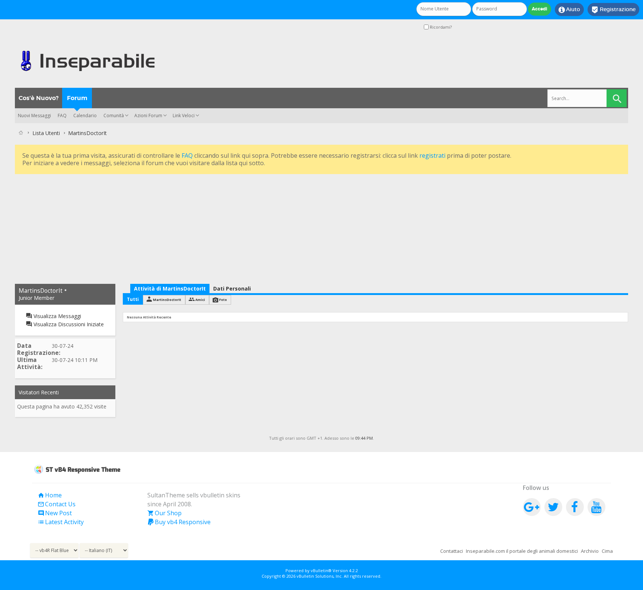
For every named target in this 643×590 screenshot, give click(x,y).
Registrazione (613, 9)
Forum (77, 98)
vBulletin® (321, 570)
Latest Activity (61, 522)
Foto (223, 299)
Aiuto (569, 9)
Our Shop (164, 513)
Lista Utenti (46, 133)
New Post (55, 513)
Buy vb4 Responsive (179, 522)
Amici (200, 299)
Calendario (85, 115)
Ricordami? (440, 27)
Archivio (590, 551)
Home (50, 495)
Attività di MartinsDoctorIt (170, 288)
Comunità (113, 115)
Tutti (133, 299)
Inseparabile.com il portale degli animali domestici (522, 551)
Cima (607, 551)
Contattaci (451, 551)
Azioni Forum (148, 115)
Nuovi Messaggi (34, 115)
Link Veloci (184, 115)
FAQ (62, 115)
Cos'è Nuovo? (38, 98)
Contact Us (57, 504)
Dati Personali (232, 288)
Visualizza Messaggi (56, 316)
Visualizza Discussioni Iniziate (68, 324)
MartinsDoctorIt (167, 299)
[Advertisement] (238, 228)
